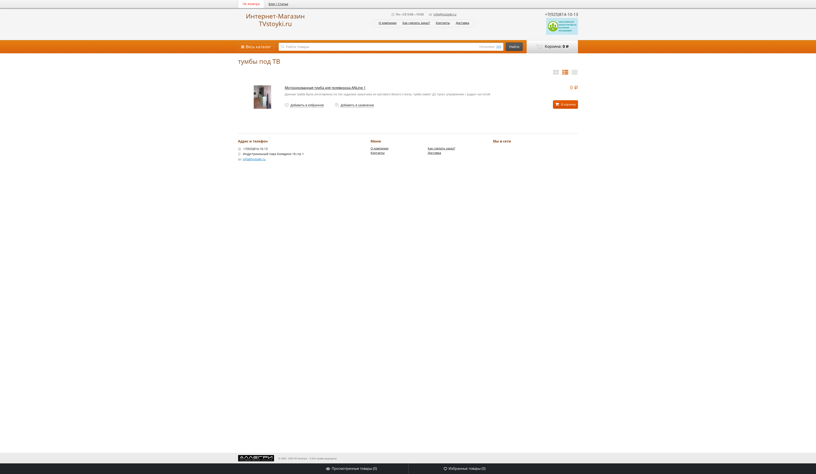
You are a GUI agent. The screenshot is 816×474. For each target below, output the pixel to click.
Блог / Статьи (278, 4)
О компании (388, 23)
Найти (514, 46)
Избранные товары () (467, 468)
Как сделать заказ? (416, 23)
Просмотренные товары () (354, 468)
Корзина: (556, 46)
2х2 (498, 47)
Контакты (443, 23)
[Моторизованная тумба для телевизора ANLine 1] (262, 97)
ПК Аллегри (251, 4)
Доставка (462, 23)
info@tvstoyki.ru (445, 14)
